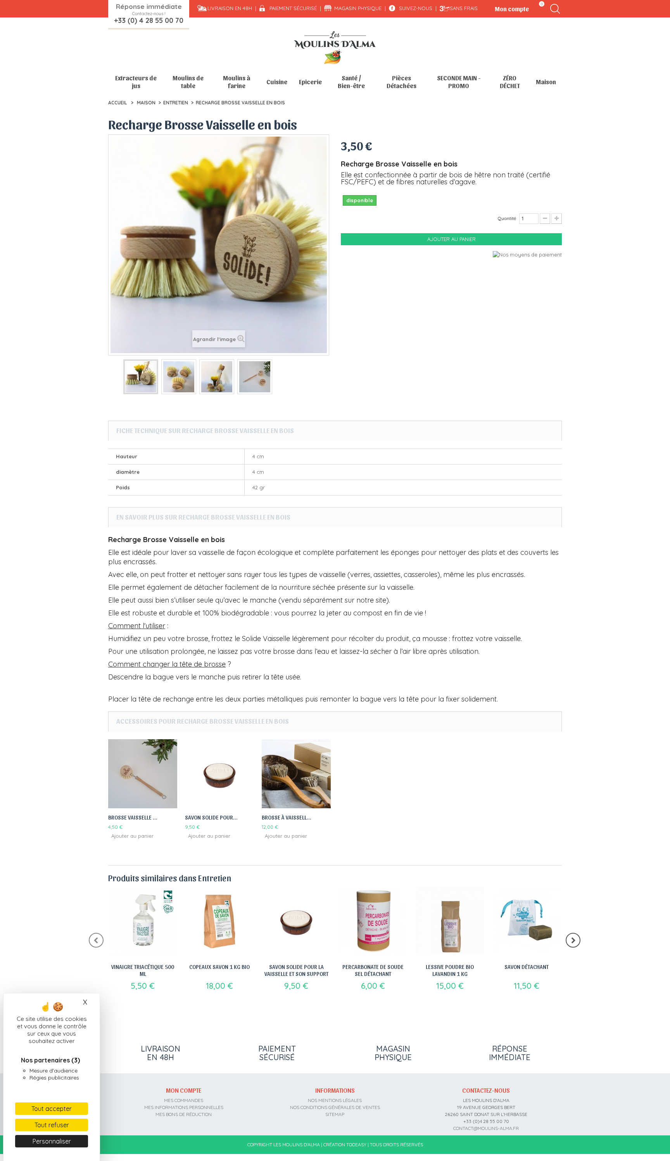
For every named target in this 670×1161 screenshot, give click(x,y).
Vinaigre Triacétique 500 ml (142, 970)
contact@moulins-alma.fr (486, 1128)
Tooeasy (356, 1144)
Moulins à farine (236, 81)
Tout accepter (51, 1108)
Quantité (507, 218)
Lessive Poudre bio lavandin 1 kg (450, 970)
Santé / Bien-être (351, 81)
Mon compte (183, 1090)
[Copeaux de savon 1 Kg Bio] (219, 920)
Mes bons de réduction (183, 1114)
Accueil (117, 103)
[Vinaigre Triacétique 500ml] (142, 920)
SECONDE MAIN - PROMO (459, 81)
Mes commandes (183, 1100)
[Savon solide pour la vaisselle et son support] (219, 773)
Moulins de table (188, 81)
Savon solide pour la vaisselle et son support (296, 970)
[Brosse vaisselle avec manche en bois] (142, 773)
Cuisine (276, 81)
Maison (546, 81)
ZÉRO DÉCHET (510, 81)
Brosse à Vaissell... (286, 817)
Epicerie (310, 81)
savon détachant (526, 966)
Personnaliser (52, 1141)
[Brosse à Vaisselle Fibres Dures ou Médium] (296, 773)
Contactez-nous (486, 1090)
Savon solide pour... (211, 817)
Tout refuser (52, 1125)
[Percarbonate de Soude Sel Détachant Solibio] (373, 920)
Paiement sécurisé (293, 8)
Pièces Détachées (401, 81)
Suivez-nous (415, 8)
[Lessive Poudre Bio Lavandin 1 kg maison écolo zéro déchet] (449, 920)
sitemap (334, 1114)
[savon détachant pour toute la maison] (526, 920)
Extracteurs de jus (136, 81)
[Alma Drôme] (335, 47)
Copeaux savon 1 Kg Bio (219, 966)
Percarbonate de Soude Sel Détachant (373, 970)
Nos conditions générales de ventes (335, 1107)
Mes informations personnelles (183, 1107)
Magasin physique (358, 8)
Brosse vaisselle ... (132, 817)
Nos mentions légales (335, 1100)
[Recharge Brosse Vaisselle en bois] (141, 377)
